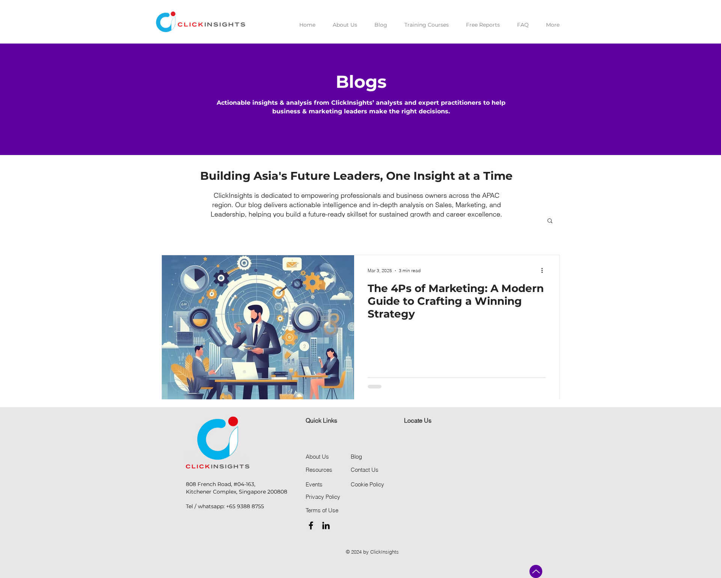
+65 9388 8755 (245, 506)
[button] (550, 221)
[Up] (535, 571)
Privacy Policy (323, 496)
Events (314, 484)
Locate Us (417, 420)
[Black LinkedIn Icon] (326, 525)
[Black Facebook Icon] (311, 525)
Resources (319, 469)
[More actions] (544, 270)
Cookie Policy (367, 484)
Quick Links (321, 420)
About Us (317, 456)
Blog (356, 456)
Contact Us (365, 469)
